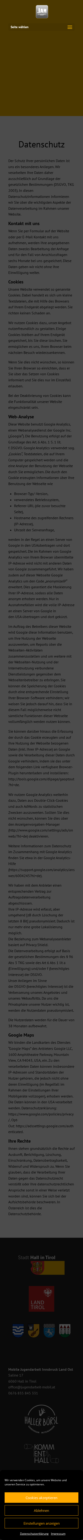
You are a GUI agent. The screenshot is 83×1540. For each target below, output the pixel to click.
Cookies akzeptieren (41, 1497)
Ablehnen (41, 1510)
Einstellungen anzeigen (42, 1523)
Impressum (58, 1534)
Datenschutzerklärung (34, 1534)
